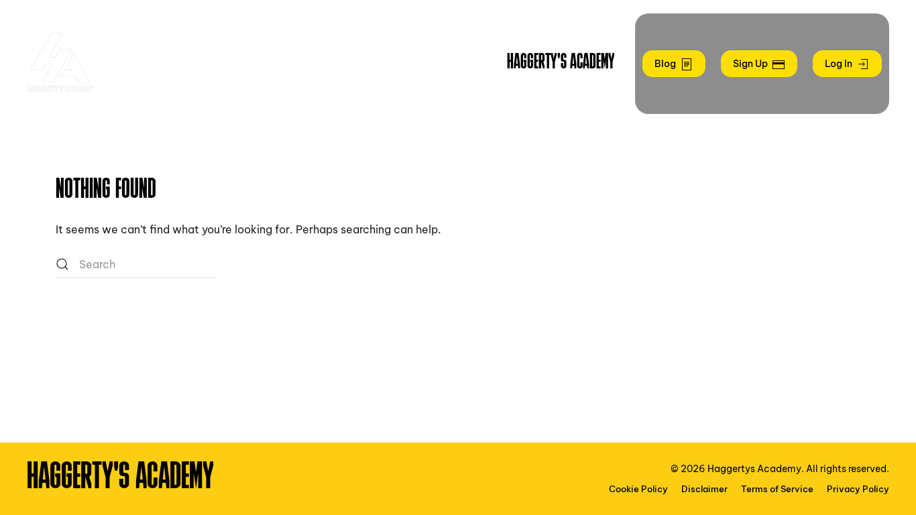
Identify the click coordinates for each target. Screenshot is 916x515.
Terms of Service (777, 488)
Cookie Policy (638, 488)
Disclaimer (704, 488)
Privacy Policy (858, 488)
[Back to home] (60, 63)
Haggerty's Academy (561, 63)
